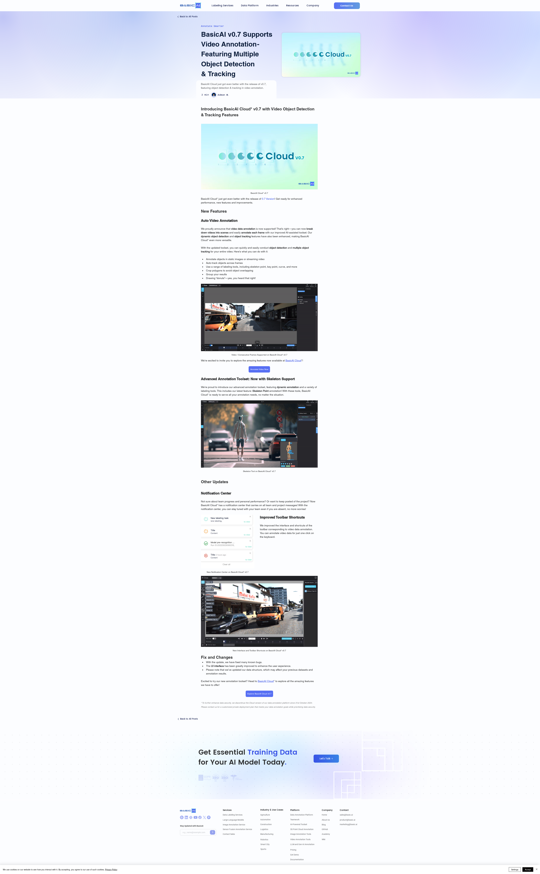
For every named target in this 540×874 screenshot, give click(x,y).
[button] (222, 5)
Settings (514, 869)
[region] (345, 5)
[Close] (536, 869)
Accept (528, 869)
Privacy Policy (111, 869)
